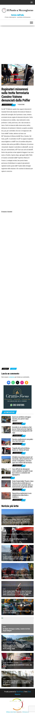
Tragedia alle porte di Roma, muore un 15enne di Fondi (20, 449)
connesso (11, 377)
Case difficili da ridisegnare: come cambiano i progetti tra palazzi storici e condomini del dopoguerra (22, 472)
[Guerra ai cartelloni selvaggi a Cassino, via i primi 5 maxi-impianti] (6, 419)
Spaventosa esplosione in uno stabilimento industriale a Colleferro (21, 495)
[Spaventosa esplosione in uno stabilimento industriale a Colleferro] (6, 496)
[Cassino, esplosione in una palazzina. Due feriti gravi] (6, 442)
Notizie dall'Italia (17, 15)
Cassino (13, 368)
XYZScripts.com (25, 712)
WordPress (19, 692)
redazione (21, 104)
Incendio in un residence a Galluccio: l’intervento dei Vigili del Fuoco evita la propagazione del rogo (22, 430)
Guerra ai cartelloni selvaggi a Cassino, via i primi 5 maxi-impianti (21, 419)
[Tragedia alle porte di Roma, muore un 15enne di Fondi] (6, 450)
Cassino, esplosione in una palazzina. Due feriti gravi (22, 440)
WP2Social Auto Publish (11, 712)
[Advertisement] (17, 44)
